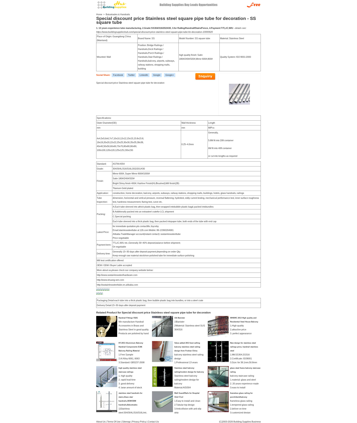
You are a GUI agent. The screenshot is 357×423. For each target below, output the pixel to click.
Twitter (131, 75)
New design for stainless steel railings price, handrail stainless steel (244, 347)
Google (156, 75)
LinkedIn (144, 75)
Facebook (118, 75)
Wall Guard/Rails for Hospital (186, 393)
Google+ (169, 75)
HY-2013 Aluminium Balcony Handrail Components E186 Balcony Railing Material (131, 347)
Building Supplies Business (247, 421)
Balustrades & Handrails (118, 14)
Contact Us (153, 421)
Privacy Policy (139, 421)
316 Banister (179, 318)
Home (99, 14)
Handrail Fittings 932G (128, 318)
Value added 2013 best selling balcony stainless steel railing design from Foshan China (187, 347)
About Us (100, 421)
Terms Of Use (113, 421)
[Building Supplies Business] (111, 4)
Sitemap (126, 421)
